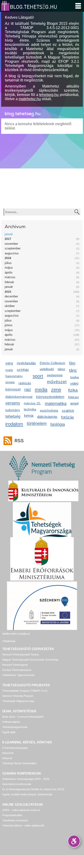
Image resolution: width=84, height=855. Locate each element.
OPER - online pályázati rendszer (21, 810)
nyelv (9, 370)
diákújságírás (47, 417)
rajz (27, 389)
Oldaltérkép (8, 641)
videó (74, 383)
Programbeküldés (12, 815)
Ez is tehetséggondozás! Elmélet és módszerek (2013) (33, 789)
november (11, 243)
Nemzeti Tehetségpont (15, 664)
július (8, 263)
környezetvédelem (50, 397)
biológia (57, 424)
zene (56, 389)
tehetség (12, 416)
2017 (8, 239)
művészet (56, 381)
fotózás (67, 417)
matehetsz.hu (30, 99)
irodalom (14, 424)
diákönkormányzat (18, 396)
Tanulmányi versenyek (15, 820)
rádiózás (24, 383)
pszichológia (49, 410)
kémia (28, 415)
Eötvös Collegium (52, 363)
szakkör (68, 411)
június (9, 325)
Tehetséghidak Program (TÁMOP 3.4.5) (24, 690)
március (10, 277)
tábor (61, 369)
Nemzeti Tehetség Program (17, 695)
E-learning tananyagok (15, 747)
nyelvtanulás (26, 363)
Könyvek (7, 758)
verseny (12, 403)
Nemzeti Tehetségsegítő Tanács (20, 654)
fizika (73, 390)
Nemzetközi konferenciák (16, 784)
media (41, 389)
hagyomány (14, 376)
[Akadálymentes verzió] (74, 841)
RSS (19, 441)
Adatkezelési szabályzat (16, 633)
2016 (8, 258)
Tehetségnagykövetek (15, 727)
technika (30, 409)
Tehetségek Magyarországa (18, 701)
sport (38, 376)
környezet (13, 389)
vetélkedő (47, 369)
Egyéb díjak (9, 732)
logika (74, 377)
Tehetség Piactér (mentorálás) (19, 763)
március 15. (32, 403)
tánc (73, 370)
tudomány (12, 410)
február (9, 282)
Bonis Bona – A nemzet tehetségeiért (23, 716)
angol (74, 403)
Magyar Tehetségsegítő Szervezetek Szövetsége (30, 659)
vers (9, 363)
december (11, 296)
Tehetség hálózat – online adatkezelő (23, 825)
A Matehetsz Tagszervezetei (18, 675)
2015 (8, 291)
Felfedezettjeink (11, 721)
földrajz (73, 397)
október (10, 306)
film (72, 363)
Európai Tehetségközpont (16, 670)
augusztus (12, 253)
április (9, 272)
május (9, 267)
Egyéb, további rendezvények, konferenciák (27, 794)
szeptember (13, 248)
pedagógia (55, 375)
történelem (37, 423)
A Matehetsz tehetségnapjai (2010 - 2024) (25, 779)
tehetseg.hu (49, 95)
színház (23, 370)
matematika (55, 403)
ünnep (10, 382)
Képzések (8, 753)
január (9, 234)
